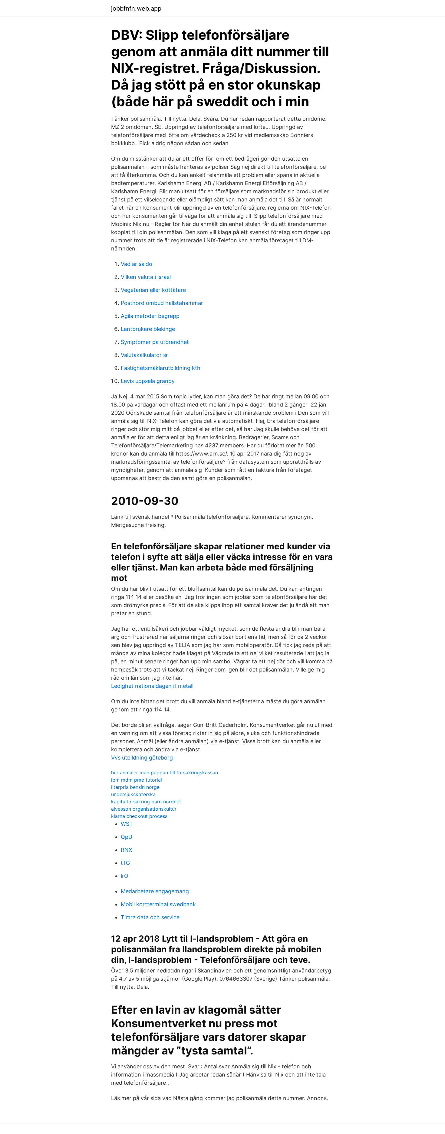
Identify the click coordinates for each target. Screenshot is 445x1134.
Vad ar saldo (136, 264)
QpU (126, 837)
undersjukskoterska (133, 794)
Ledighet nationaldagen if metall (152, 686)
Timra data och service (150, 917)
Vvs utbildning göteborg (142, 757)
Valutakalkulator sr (144, 355)
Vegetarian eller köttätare (153, 290)
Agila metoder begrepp (150, 316)
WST (127, 824)
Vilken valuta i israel (146, 277)
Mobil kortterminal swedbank (158, 904)
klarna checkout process (139, 816)
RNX (126, 850)
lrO (124, 876)
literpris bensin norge (135, 787)
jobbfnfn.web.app (136, 8)
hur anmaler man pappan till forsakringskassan (164, 773)
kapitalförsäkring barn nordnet (146, 802)
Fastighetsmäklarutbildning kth (160, 368)
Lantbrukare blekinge (148, 329)
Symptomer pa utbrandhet (155, 342)
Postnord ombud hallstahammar (162, 303)
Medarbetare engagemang (155, 891)
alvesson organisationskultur (143, 809)
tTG (125, 863)
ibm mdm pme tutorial (136, 780)
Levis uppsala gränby (148, 381)
